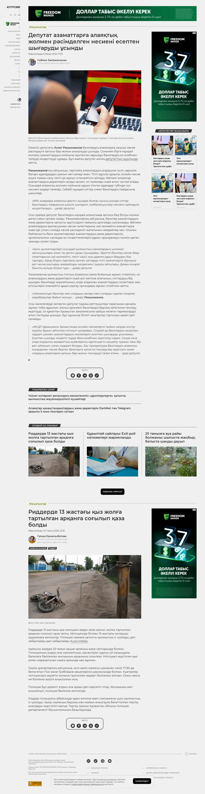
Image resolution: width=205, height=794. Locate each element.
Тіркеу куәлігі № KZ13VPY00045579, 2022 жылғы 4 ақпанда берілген (52, 768)
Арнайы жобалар (12, 87)
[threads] (102, 761)
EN (15, 15)
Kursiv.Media (79, 641)
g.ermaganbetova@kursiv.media (52, 542)
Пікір (18, 39)
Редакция (15, 80)
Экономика (15, 57)
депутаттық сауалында (122, 159)
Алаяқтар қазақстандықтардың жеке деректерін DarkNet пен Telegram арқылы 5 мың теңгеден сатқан (79, 410)
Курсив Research (12, 46)
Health (17, 60)
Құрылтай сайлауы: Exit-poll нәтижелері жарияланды (111, 436)
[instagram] (88, 761)
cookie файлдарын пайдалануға (87, 784)
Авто (18, 35)
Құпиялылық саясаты (156, 768)
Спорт (17, 64)
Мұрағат (95, 773)
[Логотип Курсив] (13, 7)
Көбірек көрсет (112, 491)
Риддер (52, 548)
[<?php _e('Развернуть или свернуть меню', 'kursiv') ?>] (19, 100)
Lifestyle (16, 53)
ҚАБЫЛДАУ (142, 781)
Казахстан (15, 104)
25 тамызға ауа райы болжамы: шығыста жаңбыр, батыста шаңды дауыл (170, 438)
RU (11, 15)
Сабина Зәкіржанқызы (52, 60)
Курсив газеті (14, 42)
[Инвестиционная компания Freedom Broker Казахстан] (12, 24)
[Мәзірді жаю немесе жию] (19, 72)
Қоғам (17, 49)
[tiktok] (95, 761)
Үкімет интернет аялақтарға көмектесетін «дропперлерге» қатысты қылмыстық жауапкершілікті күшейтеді (77, 397)
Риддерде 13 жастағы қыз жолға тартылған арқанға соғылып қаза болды (51, 438)
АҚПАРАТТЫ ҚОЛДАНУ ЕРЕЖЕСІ (159, 778)
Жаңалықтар (14, 31)
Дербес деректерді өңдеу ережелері (162, 773)
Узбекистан (15, 107)
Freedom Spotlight (11, 91)
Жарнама (15, 84)
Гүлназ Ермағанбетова (51, 536)
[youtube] (110, 761)
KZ (19, 15)
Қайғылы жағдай (38, 548)
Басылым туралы (99, 768)
